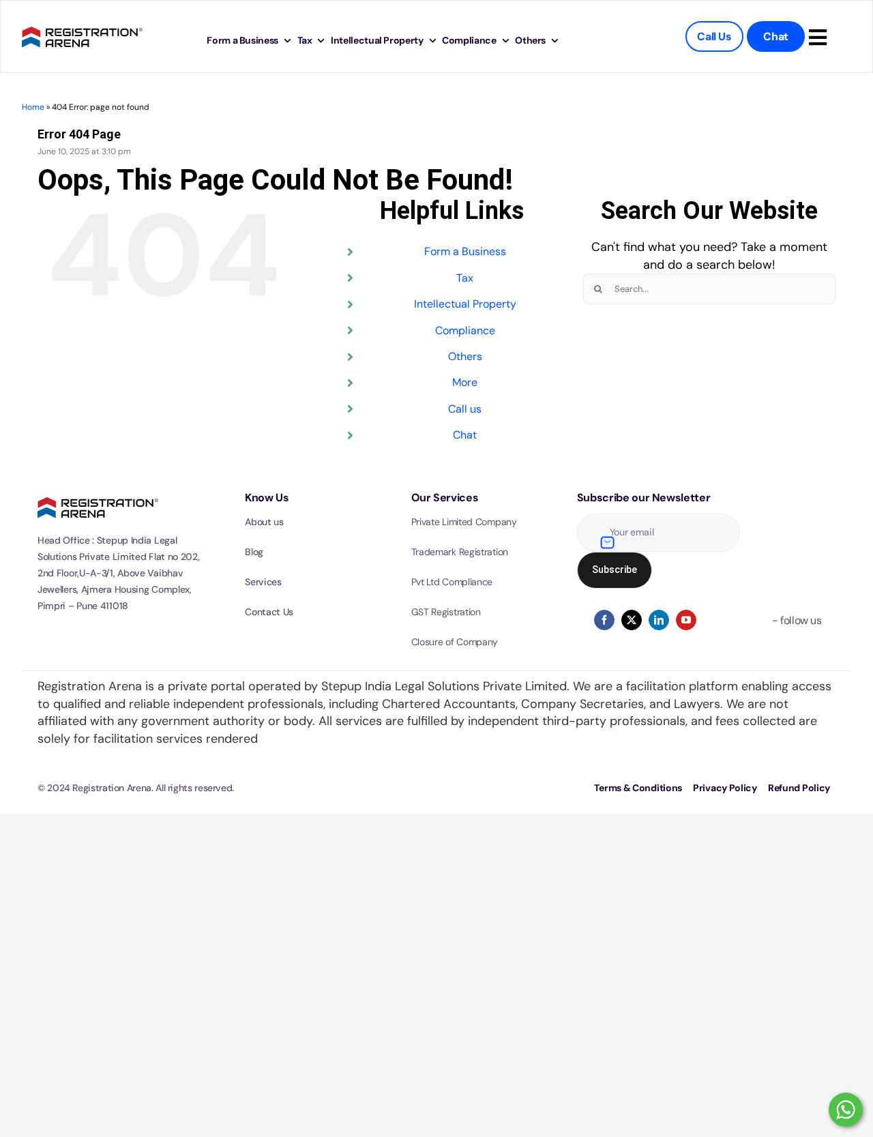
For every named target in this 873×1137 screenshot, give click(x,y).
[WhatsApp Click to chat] (846, 1110)
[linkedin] (659, 620)
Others (465, 356)
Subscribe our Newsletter (643, 497)
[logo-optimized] (82, 24)
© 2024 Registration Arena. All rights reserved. (136, 788)
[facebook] (604, 620)
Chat (465, 435)
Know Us (266, 497)
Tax (464, 278)
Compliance (465, 330)
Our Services (445, 497)
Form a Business (465, 251)
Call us (465, 409)
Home (33, 107)
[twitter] (631, 620)
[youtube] (686, 620)
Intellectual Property (465, 304)
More (464, 382)
